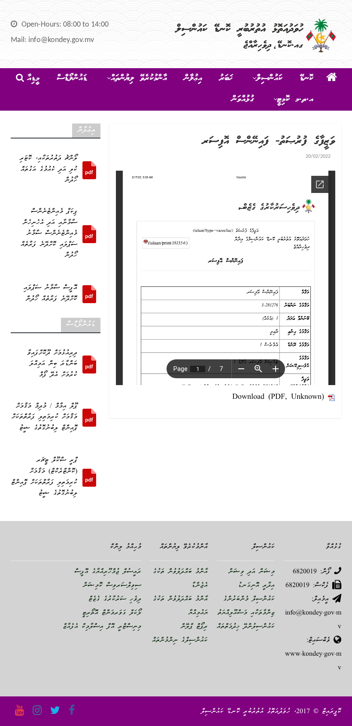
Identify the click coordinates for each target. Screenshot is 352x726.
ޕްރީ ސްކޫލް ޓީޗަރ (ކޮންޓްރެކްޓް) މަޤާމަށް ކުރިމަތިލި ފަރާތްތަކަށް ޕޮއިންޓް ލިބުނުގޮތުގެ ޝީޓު (44, 477)
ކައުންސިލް (269, 78)
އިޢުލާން (193, 78)
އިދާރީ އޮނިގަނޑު (256, 586)
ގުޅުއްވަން (243, 99)
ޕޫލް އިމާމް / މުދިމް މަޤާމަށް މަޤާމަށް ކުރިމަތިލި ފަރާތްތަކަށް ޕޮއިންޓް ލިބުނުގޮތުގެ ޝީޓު (44, 417)
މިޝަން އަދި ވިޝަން (251, 572)
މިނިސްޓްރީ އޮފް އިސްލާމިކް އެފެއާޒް (102, 627)
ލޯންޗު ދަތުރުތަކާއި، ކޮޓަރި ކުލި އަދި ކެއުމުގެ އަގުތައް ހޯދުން (48, 170)
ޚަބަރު (226, 78)
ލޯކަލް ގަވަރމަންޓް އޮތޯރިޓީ (111, 613)
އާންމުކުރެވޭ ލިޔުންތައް (139, 78)
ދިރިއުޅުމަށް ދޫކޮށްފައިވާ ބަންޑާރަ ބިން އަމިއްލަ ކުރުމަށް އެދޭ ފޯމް (52, 364)
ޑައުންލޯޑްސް (72, 78)
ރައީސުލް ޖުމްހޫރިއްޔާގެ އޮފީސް (107, 572)
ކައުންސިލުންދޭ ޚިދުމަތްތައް (246, 627)
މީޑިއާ (33, 78)
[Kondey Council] (331, 79)
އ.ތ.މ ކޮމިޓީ (295, 99)
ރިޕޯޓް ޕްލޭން (194, 627)
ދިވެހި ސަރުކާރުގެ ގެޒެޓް (114, 599)
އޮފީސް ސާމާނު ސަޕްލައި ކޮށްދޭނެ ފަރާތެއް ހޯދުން (50, 293)
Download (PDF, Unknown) (278, 397)
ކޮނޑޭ (306, 78)
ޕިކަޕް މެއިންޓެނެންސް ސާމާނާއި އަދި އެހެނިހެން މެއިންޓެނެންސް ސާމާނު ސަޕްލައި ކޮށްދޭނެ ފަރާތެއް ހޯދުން (49, 234)
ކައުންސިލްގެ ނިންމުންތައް (180, 641)
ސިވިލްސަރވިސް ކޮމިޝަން (112, 586)
